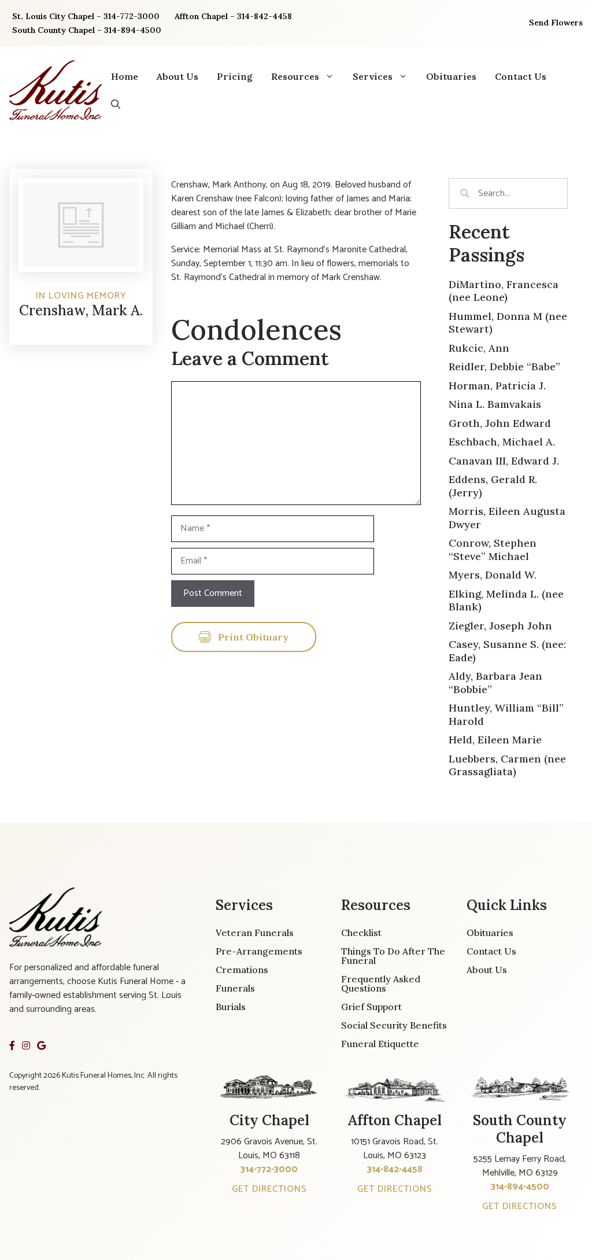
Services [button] (373, 76)
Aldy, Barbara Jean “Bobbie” (495, 682)
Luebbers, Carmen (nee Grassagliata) (507, 765)
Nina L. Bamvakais (495, 404)
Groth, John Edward (500, 423)
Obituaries (451, 76)
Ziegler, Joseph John (500, 625)
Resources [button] (295, 76)
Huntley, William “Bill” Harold (506, 714)
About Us (177, 76)
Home (124, 76)
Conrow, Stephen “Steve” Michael (492, 549)
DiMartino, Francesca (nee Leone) (503, 291)
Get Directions (269, 1189)
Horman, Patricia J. (497, 385)
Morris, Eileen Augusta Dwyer (507, 517)
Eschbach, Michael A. (502, 441)
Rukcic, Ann (479, 348)
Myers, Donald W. (492, 574)
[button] (116, 104)
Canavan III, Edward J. (504, 460)
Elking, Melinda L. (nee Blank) (506, 600)
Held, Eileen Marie (495, 739)
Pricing (235, 76)
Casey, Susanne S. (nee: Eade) (507, 651)
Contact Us (520, 76)
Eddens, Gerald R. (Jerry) (493, 486)
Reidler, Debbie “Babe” (504, 366)
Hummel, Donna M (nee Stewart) (508, 323)
